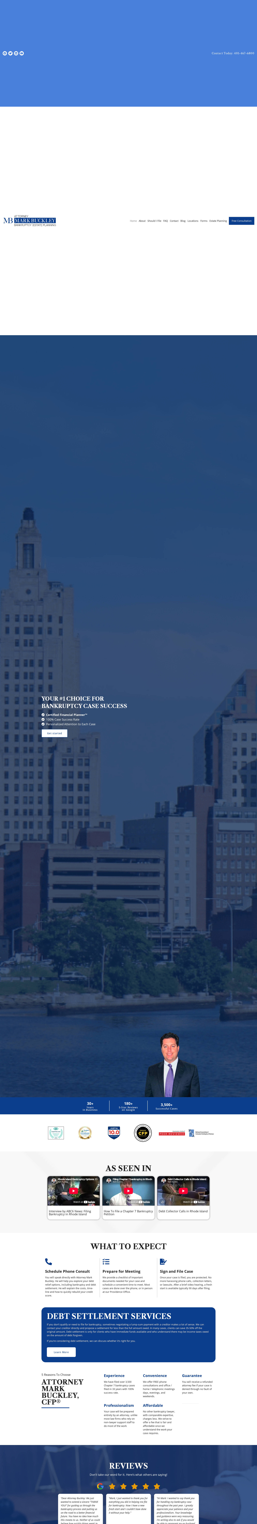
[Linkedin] (16, 53)
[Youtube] (22, 53)
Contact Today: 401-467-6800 (233, 53)
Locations (193, 220)
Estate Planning (218, 220)
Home (133, 220)
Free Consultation (242, 220)
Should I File (154, 220)
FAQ (165, 220)
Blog (183, 220)
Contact (174, 220)
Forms (203, 220)
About (142, 220)
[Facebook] (5, 53)
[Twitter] (10, 53)
